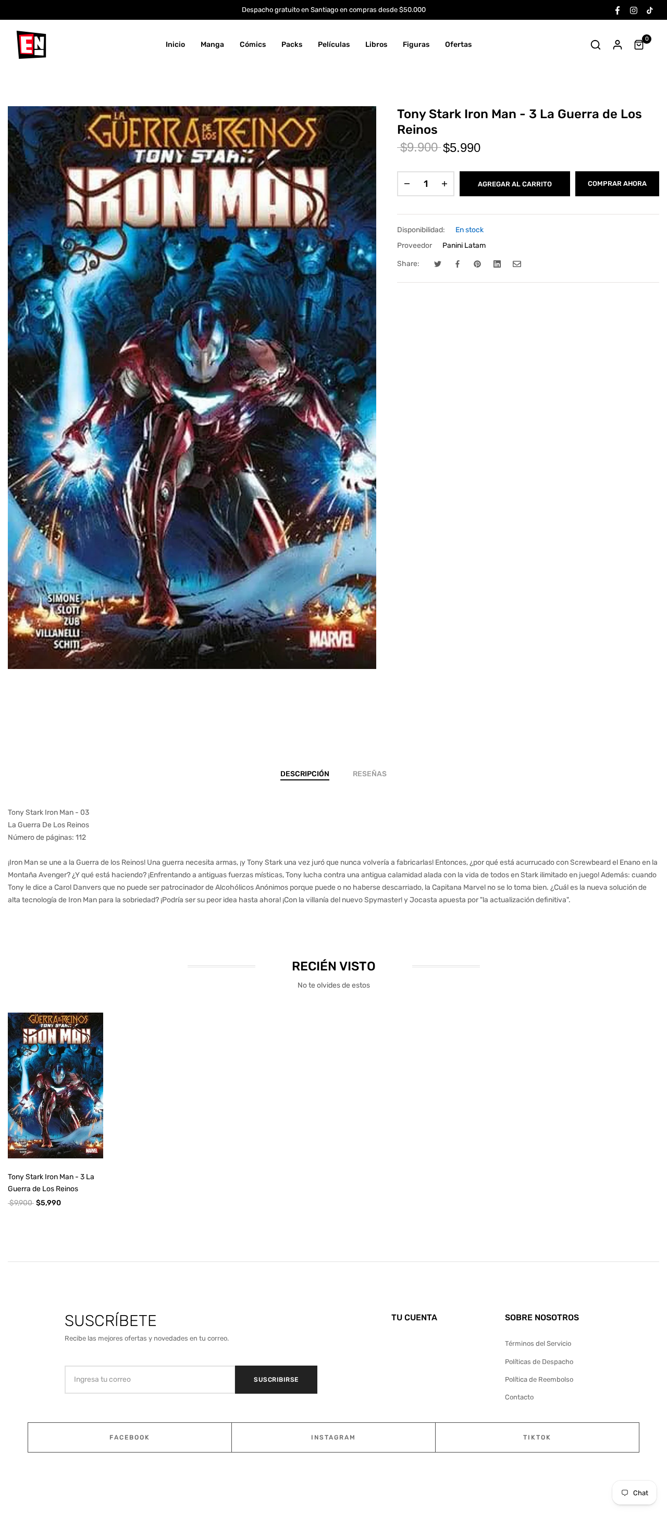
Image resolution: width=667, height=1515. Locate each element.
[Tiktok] (650, 10)
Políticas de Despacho (539, 1362)
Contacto (519, 1397)
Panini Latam (464, 245)
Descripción (304, 773)
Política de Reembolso (539, 1379)
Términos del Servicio (538, 1343)
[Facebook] (617, 10)
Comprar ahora (617, 183)
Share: (408, 263)
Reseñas (370, 773)
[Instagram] (633, 10)
